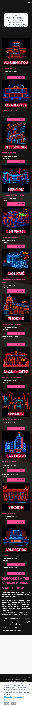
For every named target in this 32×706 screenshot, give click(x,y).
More (5, 699)
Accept (7, 704)
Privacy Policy (8, 697)
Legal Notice (18, 697)
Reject (13, 704)
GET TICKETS (16, 77)
